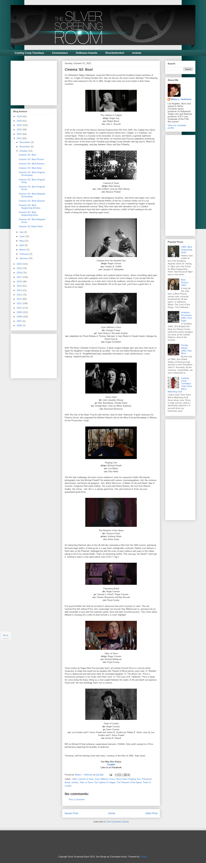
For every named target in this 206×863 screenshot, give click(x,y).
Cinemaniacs (60, 53)
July (21, 232)
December (25, 142)
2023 (20, 129)
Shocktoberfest (114, 53)
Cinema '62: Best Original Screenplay (32, 173)
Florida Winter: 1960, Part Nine (186, 349)
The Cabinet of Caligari (104, 782)
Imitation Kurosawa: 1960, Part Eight (186, 316)
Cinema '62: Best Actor (30, 168)
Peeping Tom (134, 779)
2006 (20, 325)
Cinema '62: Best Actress (31, 163)
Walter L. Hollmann (181, 99)
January (23, 258)
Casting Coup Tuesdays (29, 53)
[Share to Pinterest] (128, 774)
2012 (20, 299)
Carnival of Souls (86, 779)
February (24, 254)
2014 (20, 290)
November (25, 146)
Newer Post (71, 813)
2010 (20, 308)
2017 (20, 277)
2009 (20, 312)
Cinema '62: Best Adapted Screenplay (32, 195)
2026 (20, 116)
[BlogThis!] (119, 774)
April (22, 245)
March (23, 249)
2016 (20, 281)
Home (111, 813)
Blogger (143, 856)
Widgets (6, 638)
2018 (20, 272)
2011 (19, 303)
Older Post (151, 813)
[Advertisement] (37, 82)
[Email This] (116, 774)
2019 (20, 268)
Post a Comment (76, 799)
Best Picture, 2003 (185, 282)
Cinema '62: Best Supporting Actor (28, 213)
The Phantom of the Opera (129, 782)
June (22, 236)
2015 (20, 286)
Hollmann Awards (86, 53)
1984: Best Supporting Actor (186, 250)
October (23, 151)
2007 (20, 321)
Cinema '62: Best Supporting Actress (29, 206)
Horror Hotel (121, 779)
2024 (20, 125)
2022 (20, 134)
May (21, 240)
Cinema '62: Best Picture (31, 159)
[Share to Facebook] (125, 774)
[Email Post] (110, 774)
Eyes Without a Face (105, 779)
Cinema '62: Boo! (27, 154)
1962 (74, 779)
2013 (20, 294)
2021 (20, 138)
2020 (20, 264)
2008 (20, 316)
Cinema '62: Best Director (32, 200)
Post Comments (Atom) (118, 821)
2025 (20, 120)
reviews (136, 53)
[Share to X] (122, 774)
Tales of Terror (86, 782)
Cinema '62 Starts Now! (31, 226)
